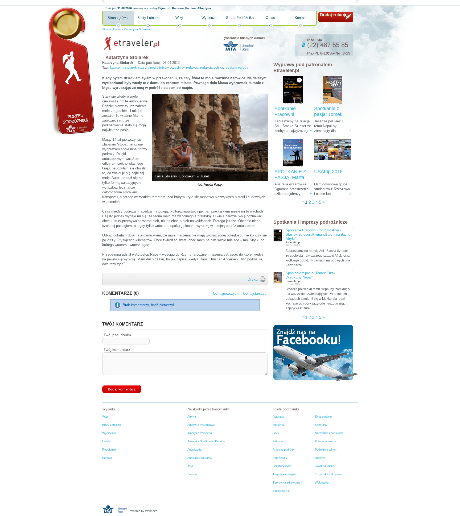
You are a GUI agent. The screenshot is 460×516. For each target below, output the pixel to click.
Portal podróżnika (70, 70)
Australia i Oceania (199, 457)
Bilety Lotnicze (148, 18)
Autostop (278, 416)
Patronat (278, 441)
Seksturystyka (282, 466)
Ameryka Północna (199, 433)
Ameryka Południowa (201, 424)
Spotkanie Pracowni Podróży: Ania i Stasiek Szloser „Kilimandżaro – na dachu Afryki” (318, 234)
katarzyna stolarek (123, 67)
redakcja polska (211, 67)
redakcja (192, 67)
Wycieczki (209, 18)
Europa (192, 474)
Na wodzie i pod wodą (329, 433)
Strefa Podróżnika (240, 18)
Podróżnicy (280, 457)
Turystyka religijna (284, 474)
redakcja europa (236, 67)
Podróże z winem (326, 449)
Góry (276, 433)
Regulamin (109, 449)
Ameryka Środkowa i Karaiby (206, 441)
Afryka (191, 416)
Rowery (320, 457)
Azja (190, 466)
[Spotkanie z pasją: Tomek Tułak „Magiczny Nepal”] (332, 90)
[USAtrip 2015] (332, 153)
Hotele (106, 441)
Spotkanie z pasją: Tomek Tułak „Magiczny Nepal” (310, 275)
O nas (270, 18)
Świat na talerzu (325, 466)
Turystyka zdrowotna (286, 482)
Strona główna (118, 18)
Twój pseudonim (117, 335)
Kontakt (301, 18)
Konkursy (321, 424)
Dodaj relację (333, 14)
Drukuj (253, 279)
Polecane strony (325, 441)
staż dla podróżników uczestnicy (161, 67)
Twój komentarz (117, 349)
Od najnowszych (226, 294)
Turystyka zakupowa (328, 474)
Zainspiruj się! (281, 490)
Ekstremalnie (323, 416)
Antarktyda (194, 449)
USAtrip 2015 (328, 171)
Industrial (278, 424)
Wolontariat (322, 482)
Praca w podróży (284, 449)
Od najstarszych (255, 294)
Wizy (179, 18)
